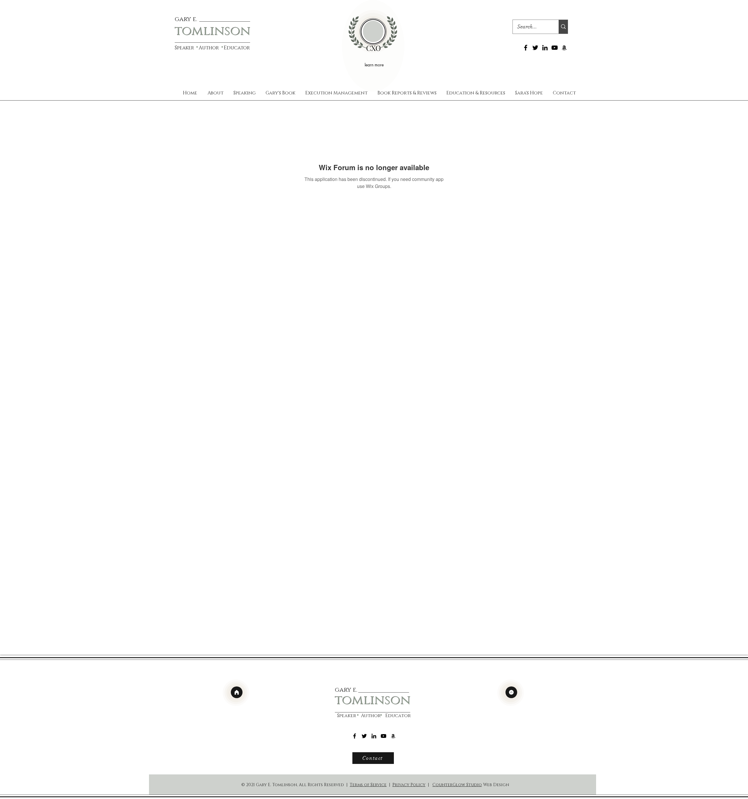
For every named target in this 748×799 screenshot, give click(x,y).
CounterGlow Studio (457, 785)
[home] (237, 692)
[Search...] (563, 27)
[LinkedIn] (545, 47)
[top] (511, 692)
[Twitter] (535, 47)
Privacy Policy (408, 785)
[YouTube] (554, 47)
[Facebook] (525, 47)
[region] (373, 46)
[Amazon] (564, 47)
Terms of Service (368, 785)
